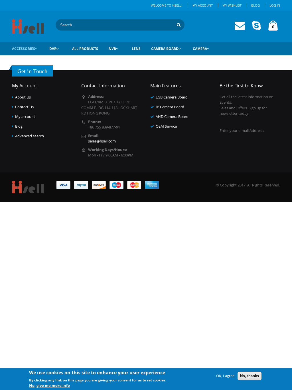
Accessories (23, 48)
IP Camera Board (170, 106)
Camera (200, 48)
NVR (112, 48)
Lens (136, 48)
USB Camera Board (172, 97)
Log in (274, 5)
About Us (23, 97)
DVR (52, 48)
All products (85, 48)
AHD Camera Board (172, 116)
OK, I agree (225, 375)
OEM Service (166, 126)
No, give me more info (49, 385)
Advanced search (29, 135)
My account (25, 116)
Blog (255, 5)
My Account (202, 5)
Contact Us (24, 106)
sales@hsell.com (102, 141)
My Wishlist (232, 5)
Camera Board (165, 48)
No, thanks (249, 376)
